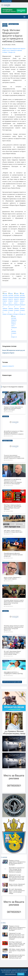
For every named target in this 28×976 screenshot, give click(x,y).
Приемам (20, 974)
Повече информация (10, 974)
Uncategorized (7, 490)
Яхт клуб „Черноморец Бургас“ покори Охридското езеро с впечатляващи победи (12, 652)
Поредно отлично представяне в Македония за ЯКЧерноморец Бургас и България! (13, 408)
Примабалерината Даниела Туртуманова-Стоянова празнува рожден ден (13, 554)
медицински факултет (8, 366)
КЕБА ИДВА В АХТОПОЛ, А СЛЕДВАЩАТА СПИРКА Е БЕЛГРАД (13, 672)
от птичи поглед (6, 1)
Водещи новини (13, 24)
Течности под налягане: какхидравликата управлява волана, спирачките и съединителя (14, 457)
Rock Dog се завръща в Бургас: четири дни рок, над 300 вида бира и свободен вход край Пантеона (12, 507)
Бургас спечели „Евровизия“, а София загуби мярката (12, 578)
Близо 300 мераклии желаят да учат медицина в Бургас (13, 351)
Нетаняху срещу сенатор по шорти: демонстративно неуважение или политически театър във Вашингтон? (14, 602)
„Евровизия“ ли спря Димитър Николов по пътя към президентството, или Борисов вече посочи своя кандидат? (13, 481)
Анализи (5, 464)
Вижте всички (22, 390)
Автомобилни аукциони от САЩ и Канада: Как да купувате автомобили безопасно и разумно (13, 432)
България (5, 416)
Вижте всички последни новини (12, 682)
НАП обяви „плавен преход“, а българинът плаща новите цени (13, 531)
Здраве (5, 26)
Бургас (5, 24)
